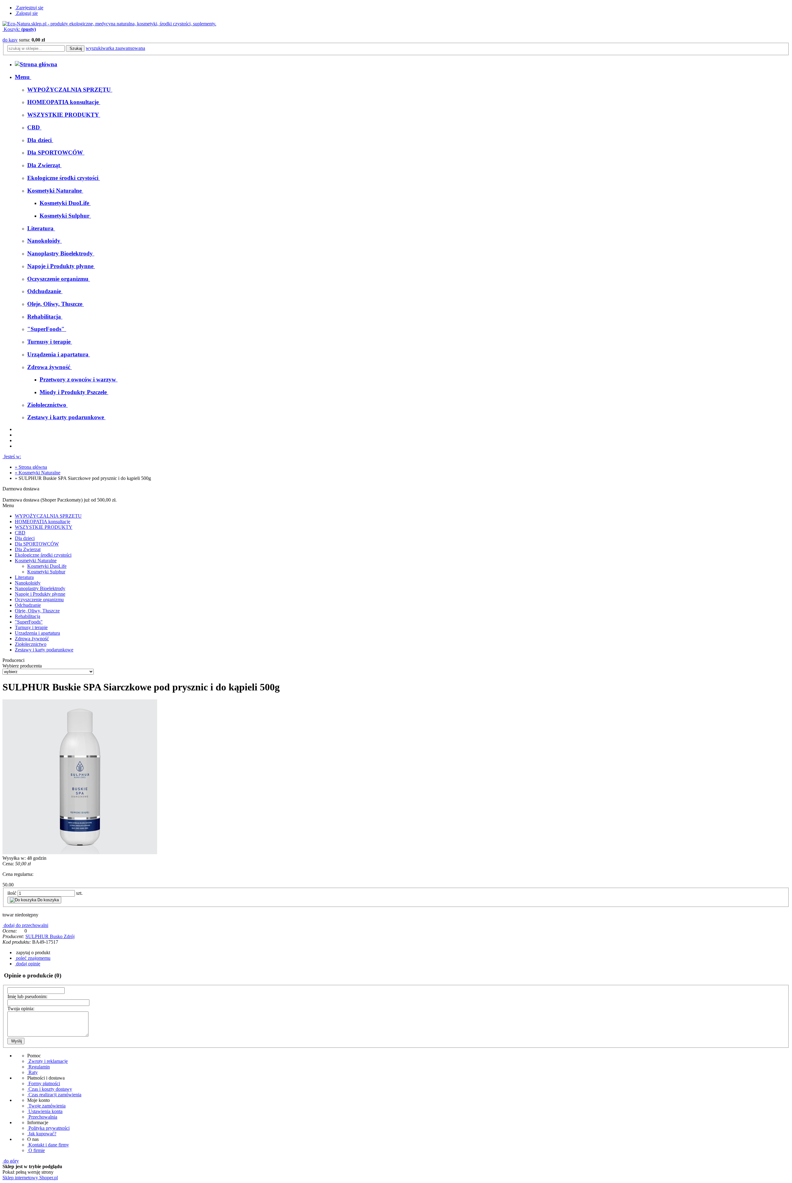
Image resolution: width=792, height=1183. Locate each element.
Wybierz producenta (22, 665)
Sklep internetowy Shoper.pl (30, 1177)
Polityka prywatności (48, 1128)
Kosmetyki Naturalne (36, 560)
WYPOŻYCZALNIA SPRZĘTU (48, 516)
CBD (20, 532)
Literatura (24, 577)
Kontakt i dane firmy (48, 1144)
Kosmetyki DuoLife (47, 566)
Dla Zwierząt (28, 549)
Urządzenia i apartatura (37, 633)
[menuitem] (23, 77)
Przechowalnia (42, 1117)
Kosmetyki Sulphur (46, 571)
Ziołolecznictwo (30, 644)
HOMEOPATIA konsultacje (42, 521)
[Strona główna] (109, 23)
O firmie (36, 1150)
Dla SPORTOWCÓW (37, 543)
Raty (32, 1072)
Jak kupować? (41, 1133)
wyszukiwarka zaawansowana (115, 48)
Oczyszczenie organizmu (39, 599)
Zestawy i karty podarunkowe (44, 649)
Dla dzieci (25, 538)
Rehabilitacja (27, 616)
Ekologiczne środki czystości (43, 555)
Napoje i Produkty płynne (40, 594)
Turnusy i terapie (31, 627)
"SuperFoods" (29, 621)
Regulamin (38, 1066)
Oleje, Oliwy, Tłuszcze (37, 610)
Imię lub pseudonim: (27, 996)
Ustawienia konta (44, 1111)
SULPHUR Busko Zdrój (50, 936)
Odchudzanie (28, 605)
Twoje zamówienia (46, 1105)
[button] (32, 952)
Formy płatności (43, 1083)
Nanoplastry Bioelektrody (40, 588)
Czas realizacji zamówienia (54, 1094)
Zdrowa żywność (32, 638)
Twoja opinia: (20, 1008)
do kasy (10, 39)
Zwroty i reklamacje (47, 1061)
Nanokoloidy (28, 582)
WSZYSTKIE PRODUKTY (43, 527)
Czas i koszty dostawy (49, 1089)
